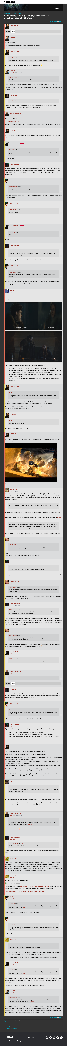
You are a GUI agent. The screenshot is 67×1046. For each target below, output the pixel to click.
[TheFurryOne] (7, 181)
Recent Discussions (12, 1028)
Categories (57, 8)
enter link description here (12, 121)
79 (58, 22)
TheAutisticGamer (15, 113)
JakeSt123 (13, 858)
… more (28, 190)
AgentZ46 (12, 37)
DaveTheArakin (15, 25)
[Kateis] (7, 782)
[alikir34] (7, 291)
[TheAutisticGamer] (7, 114)
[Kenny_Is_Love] (7, 539)
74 (48, 22)
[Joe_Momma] (7, 490)
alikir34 (12, 290)
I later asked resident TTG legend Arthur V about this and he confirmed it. (24, 891)
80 (60, 22)
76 (52, 22)
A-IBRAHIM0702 (15, 143)
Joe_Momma (13, 489)
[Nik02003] (7, 131)
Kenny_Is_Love (14, 539)
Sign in (6, 1021)
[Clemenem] (7, 690)
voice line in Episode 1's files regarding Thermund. (35, 886)
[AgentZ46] (7, 38)
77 (54, 22)
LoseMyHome (14, 95)
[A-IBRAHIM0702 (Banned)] (7, 144)
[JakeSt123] (7, 859)
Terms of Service (31, 1041)
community (31, 1037)
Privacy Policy (38, 1041)
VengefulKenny (15, 164)
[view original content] (26, 101)
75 (50, 22)
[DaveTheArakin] (7, 26)
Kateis (12, 781)
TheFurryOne (14, 180)
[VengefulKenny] (7, 165)
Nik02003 (13, 130)
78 (56, 22)
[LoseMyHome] (7, 96)
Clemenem (13, 689)
